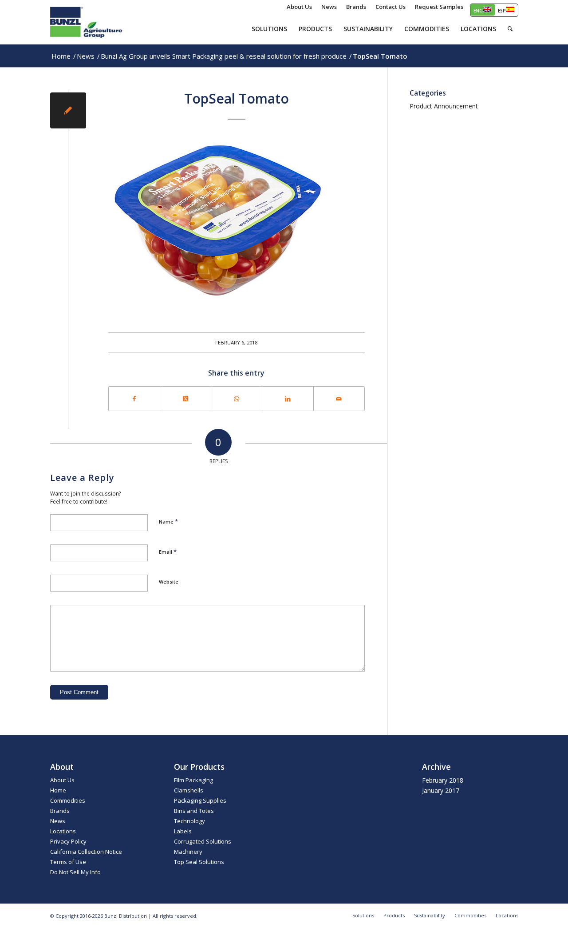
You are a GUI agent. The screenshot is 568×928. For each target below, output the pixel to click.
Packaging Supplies (200, 800)
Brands (60, 811)
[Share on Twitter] (185, 399)
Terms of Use (68, 862)
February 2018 (442, 780)
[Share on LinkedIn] (287, 399)
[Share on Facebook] (134, 399)
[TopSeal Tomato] (68, 110)
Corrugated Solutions (202, 841)
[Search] (510, 28)
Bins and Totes (194, 811)
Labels (183, 831)
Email (168, 552)
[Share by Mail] (339, 399)
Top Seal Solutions (199, 862)
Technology (189, 821)
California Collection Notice (86, 852)
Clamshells (188, 790)
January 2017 (440, 790)
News (57, 821)
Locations (63, 831)
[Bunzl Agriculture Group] (86, 22)
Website (168, 581)
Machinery (188, 852)
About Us (62, 780)
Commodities (67, 800)
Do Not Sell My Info (75, 872)
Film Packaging (193, 780)
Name (168, 521)
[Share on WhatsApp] (236, 399)
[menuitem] (299, 6)
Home (58, 790)
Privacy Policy (68, 841)
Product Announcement (444, 106)
